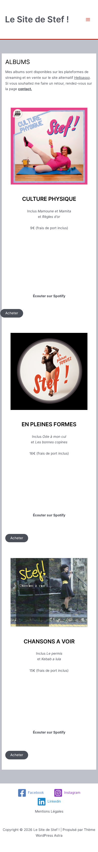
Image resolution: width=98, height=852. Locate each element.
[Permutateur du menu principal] (88, 19)
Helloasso (82, 78)
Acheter (11, 313)
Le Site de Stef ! (37, 19)
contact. (25, 89)
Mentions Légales (49, 811)
